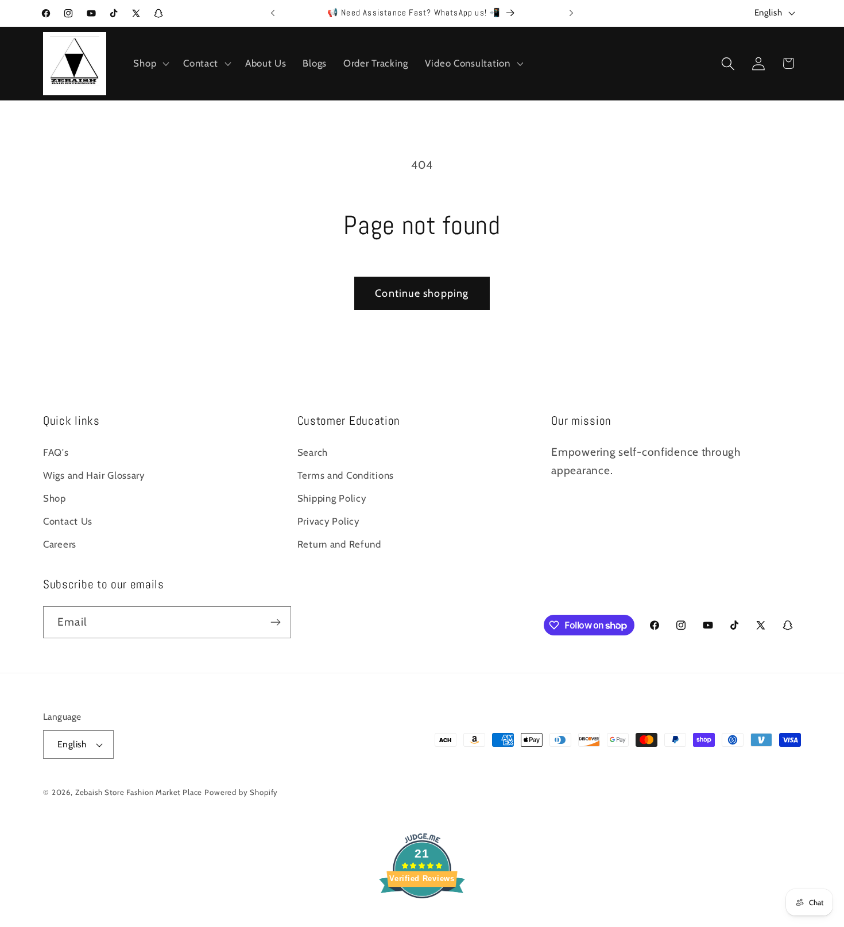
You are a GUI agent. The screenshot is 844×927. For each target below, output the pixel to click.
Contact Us (67, 521)
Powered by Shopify (241, 792)
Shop (54, 498)
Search (312, 452)
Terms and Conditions (345, 475)
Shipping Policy (331, 498)
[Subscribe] (275, 622)
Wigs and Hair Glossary (94, 475)
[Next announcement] (571, 13)
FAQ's (56, 452)
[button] (150, 63)
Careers (59, 544)
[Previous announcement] (272, 13)
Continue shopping (422, 293)
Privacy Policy (328, 521)
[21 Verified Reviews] (422, 918)
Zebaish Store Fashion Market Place (139, 792)
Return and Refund (339, 544)
